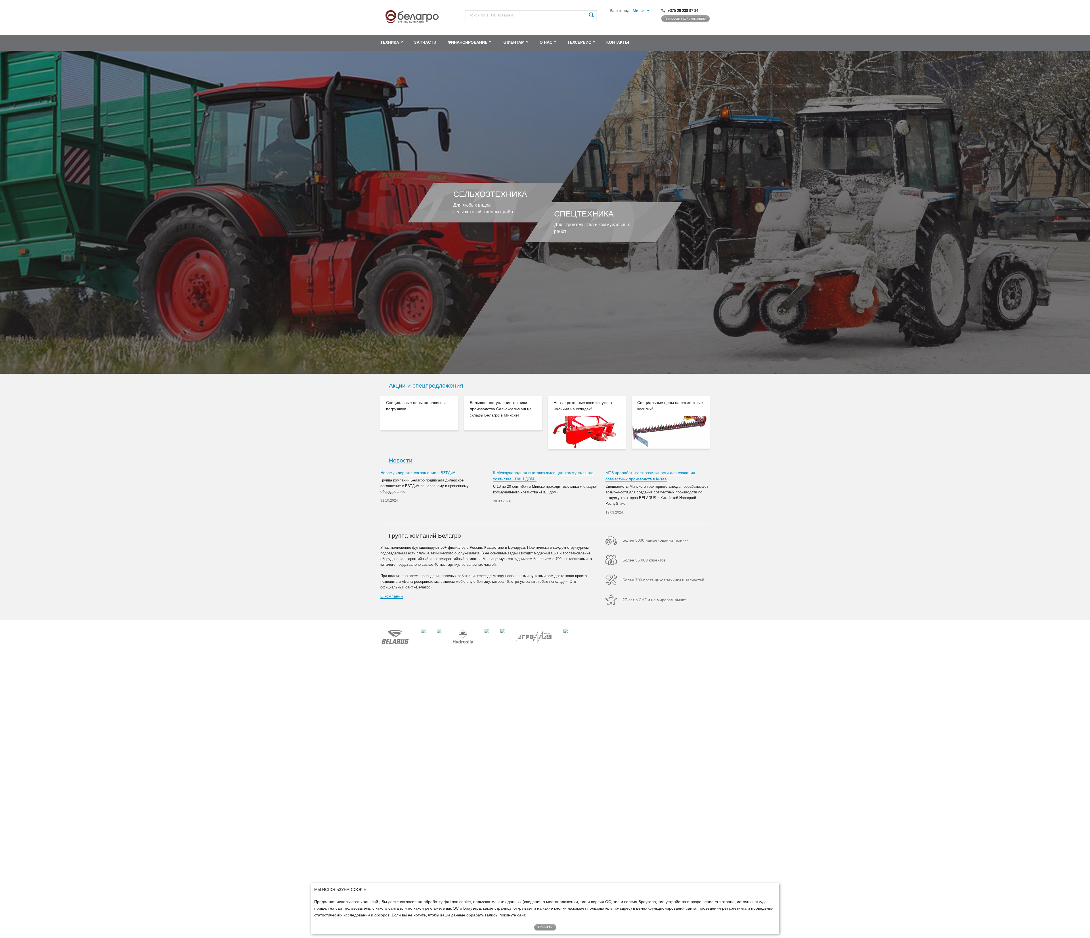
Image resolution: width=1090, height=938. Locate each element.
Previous (372, 422)
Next (718, 422)
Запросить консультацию (685, 18)
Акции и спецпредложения (426, 385)
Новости (400, 460)
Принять (545, 927)
